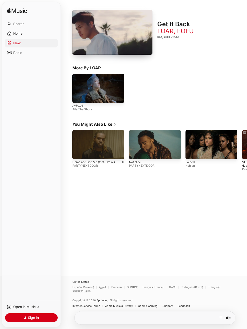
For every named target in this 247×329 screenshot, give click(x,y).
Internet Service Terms (86, 306)
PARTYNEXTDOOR (85, 165)
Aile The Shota (82, 109)
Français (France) (153, 287)
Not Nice (135, 162)
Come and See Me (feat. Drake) (93, 162)
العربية (102, 287)
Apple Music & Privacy (119, 306)
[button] (31, 24)
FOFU (185, 31)
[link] (94, 124)
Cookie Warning (148, 306)
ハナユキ (78, 105)
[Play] (112, 32)
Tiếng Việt (214, 287)
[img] (17, 11)
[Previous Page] (67, 144)
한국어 (172, 287)
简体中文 (132, 287)
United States (80, 282)
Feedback (184, 306)
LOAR (165, 31)
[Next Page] (242, 144)
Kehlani (190, 165)
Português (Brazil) (192, 287)
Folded (190, 162)
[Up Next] (221, 318)
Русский (116, 287)
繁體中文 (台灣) (81, 291)
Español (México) (83, 287)
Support (168, 306)
